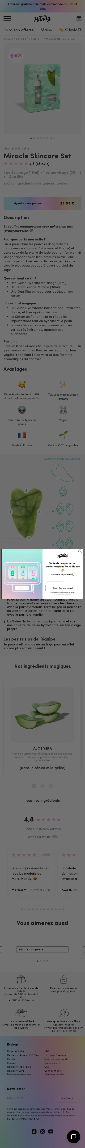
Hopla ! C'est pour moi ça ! (63, 588)
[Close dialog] (80, 551)
